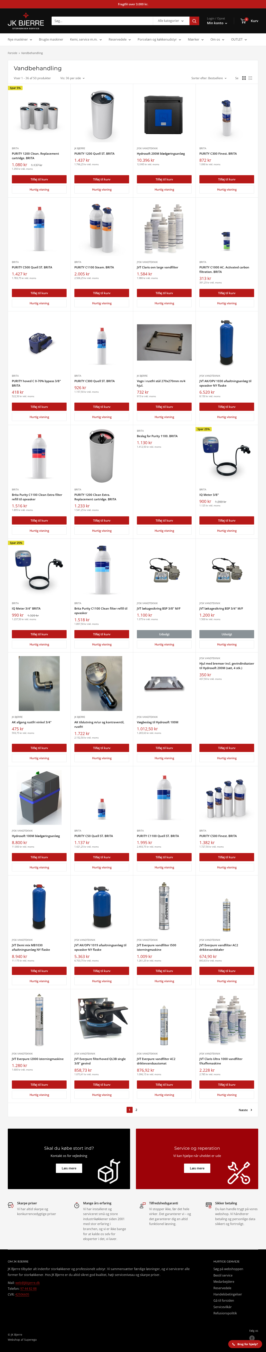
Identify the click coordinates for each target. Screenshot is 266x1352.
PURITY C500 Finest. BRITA (218, 836)
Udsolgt (164, 634)
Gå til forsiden (223, 1300)
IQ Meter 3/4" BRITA (26, 608)
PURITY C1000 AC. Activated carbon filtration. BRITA (224, 269)
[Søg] (194, 21)
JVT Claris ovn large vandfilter (157, 267)
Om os (215, 39)
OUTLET (237, 39)
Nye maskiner (18, 39)
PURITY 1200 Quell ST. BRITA (94, 153)
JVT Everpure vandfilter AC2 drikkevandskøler (218, 947)
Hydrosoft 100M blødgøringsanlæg (36, 836)
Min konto (215, 23)
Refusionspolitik (225, 1313)
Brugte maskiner (51, 39)
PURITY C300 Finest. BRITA (218, 153)
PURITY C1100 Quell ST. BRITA (158, 836)
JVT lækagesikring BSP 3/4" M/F (221, 608)
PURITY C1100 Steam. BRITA (94, 267)
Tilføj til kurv (39, 179)
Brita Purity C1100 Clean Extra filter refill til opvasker (37, 497)
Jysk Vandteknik (147, 148)
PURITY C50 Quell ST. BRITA (93, 836)
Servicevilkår (222, 1307)
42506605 (22, 1294)
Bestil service (223, 1275)
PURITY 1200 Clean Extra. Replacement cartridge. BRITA (95, 497)
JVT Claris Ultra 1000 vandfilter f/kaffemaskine (220, 1061)
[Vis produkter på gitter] (244, 78)
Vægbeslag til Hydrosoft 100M (157, 722)
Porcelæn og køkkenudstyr (157, 39)
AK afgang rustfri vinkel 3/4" (32, 722)
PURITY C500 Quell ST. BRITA (32, 267)
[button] (245, 1344)
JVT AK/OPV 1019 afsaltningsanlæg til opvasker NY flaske (100, 947)
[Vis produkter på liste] (250, 78)
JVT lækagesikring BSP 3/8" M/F (159, 608)
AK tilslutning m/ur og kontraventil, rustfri (99, 724)
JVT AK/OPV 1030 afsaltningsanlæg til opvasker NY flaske (225, 383)
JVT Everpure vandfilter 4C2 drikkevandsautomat (156, 1061)
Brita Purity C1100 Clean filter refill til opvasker (100, 610)
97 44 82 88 (28, 1288)
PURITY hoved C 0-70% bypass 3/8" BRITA (36, 383)
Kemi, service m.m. (84, 39)
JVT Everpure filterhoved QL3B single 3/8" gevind (100, 1061)
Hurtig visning (39, 189)
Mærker (193, 39)
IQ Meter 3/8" (209, 495)
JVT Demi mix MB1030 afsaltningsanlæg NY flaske (31, 947)
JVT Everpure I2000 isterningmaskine (38, 1059)
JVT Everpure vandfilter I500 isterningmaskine (156, 947)
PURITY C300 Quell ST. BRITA (94, 381)
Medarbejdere (223, 1281)
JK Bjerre (79, 148)
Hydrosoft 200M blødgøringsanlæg (161, 153)
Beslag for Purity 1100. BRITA (157, 436)
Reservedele (118, 39)
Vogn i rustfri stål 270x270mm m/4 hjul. (161, 383)
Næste (243, 1110)
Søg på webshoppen (228, 1269)
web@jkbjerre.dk (27, 1283)
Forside (12, 53)
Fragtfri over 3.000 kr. (133, 4)
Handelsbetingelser (227, 1294)
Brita (15, 148)
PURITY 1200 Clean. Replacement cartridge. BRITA (35, 156)
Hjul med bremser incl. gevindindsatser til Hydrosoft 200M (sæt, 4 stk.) (226, 665)
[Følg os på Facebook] (252, 1338)
